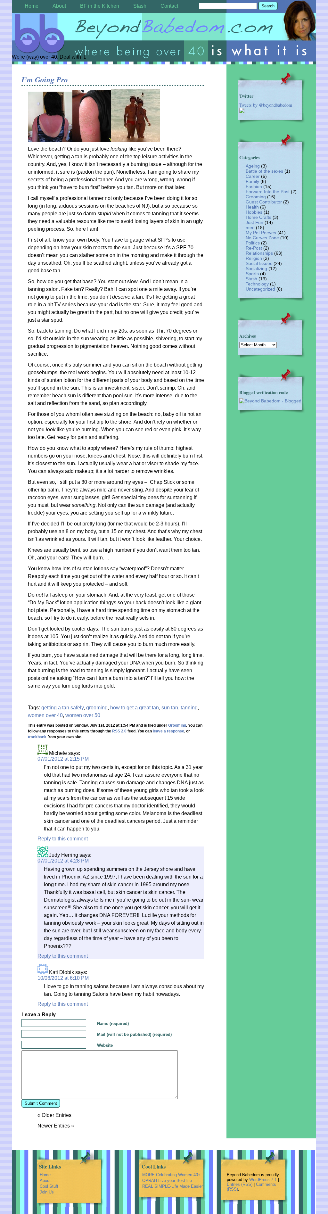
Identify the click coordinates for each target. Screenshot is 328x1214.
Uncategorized (260, 289)
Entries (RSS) (239, 1184)
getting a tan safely (62, 707)
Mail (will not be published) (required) (134, 1034)
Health (252, 207)
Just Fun (254, 222)
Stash (139, 6)
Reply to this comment (62, 838)
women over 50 (82, 715)
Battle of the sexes (264, 171)
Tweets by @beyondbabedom (265, 105)
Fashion (254, 186)
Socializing (256, 268)
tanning (189, 707)
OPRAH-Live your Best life (167, 1180)
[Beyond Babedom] (164, 34)
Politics (253, 242)
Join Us (47, 1192)
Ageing (253, 166)
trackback (37, 737)
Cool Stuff (49, 1186)
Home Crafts (258, 217)
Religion (254, 258)
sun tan (169, 707)
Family (252, 181)
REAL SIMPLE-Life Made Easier (172, 1186)
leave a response (168, 731)
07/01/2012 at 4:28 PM (63, 860)
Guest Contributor (264, 201)
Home (31, 6)
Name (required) (113, 1023)
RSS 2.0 (119, 731)
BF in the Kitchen (99, 6)
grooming (97, 707)
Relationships (259, 253)
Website (105, 1045)
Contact (169, 6)
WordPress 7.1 (263, 1179)
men (250, 227)
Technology (257, 283)
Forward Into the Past (268, 191)
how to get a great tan (134, 707)
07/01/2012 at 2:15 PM (63, 759)
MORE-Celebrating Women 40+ (171, 1174)
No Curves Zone (262, 237)
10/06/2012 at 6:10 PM (63, 978)
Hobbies (254, 212)
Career (253, 176)
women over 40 (45, 715)
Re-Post (254, 248)
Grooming (177, 725)
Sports (252, 273)
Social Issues (259, 263)
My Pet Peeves (261, 232)
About (59, 6)
